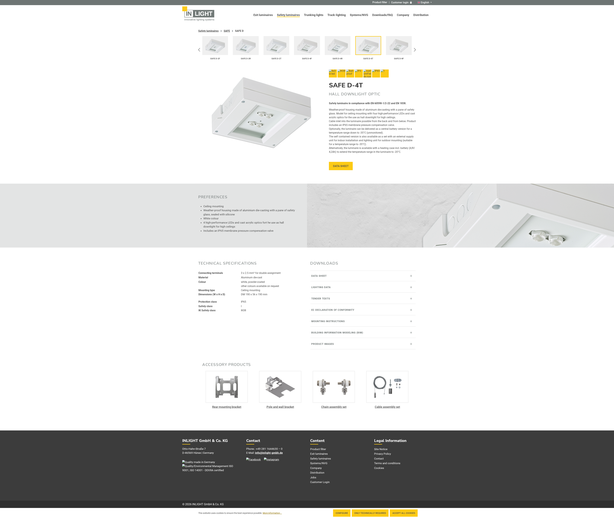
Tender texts (320, 298)
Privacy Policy (382, 453)
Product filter (379, 2)
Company (316, 468)
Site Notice (380, 449)
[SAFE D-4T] (260, 109)
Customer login (400, 2)
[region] (307, 50)
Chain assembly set (333, 407)
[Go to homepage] (198, 13)
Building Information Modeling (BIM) (337, 332)
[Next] (415, 50)
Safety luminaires (320, 458)
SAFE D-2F (215, 58)
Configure (342, 513)
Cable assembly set (387, 407)
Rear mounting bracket (226, 407)
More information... (272, 513)
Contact (379, 458)
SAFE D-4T (368, 58)
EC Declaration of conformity (332, 310)
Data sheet (341, 166)
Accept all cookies (403, 513)
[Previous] (199, 50)
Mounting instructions (328, 321)
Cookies (379, 468)
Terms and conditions (387, 463)
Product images (322, 344)
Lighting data (321, 287)
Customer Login (320, 482)
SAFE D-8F (399, 58)
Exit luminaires (319, 453)
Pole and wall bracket (280, 407)
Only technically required (370, 513)
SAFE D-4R (337, 58)
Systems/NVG (318, 463)
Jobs (313, 477)
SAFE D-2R (246, 58)
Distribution (317, 472)
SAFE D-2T (276, 58)
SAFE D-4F (307, 58)
